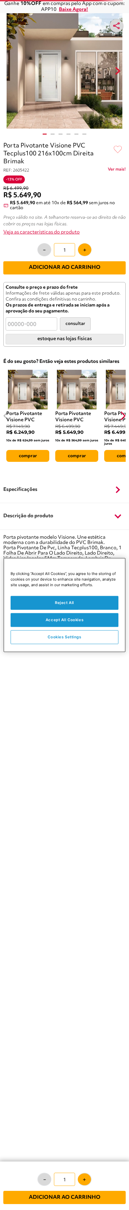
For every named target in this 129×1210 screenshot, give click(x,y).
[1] (45, 134)
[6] (84, 134)
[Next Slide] (123, 415)
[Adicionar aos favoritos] (118, 150)
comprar (28, 456)
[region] (64, 605)
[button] (64, 490)
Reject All (64, 602)
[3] (60, 134)
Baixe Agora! (73, 9)
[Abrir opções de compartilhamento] (116, 25)
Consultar (75, 324)
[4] (68, 134)
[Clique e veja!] (117, 170)
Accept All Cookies (64, 620)
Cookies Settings (64, 637)
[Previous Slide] (6, 415)
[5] (76, 134)
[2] (53, 134)
